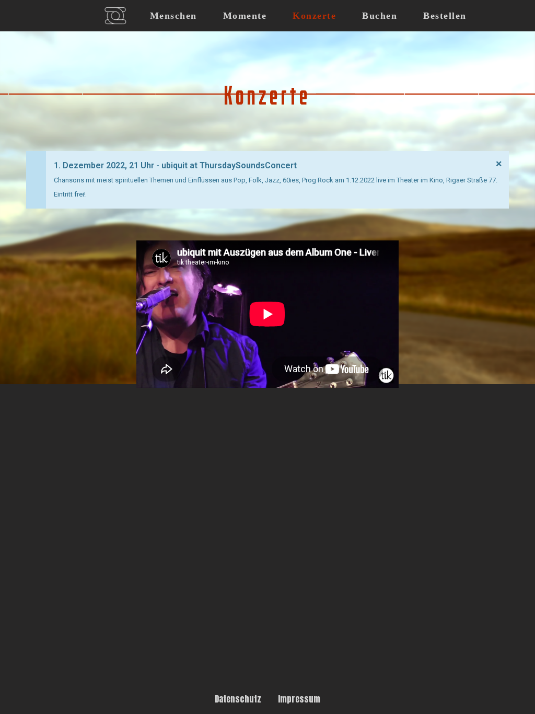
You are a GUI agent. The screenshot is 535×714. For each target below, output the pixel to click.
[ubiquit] (115, 16)
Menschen (173, 15)
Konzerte (314, 15)
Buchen (379, 15)
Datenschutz (238, 699)
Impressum (299, 699)
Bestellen (445, 15)
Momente (245, 15)
